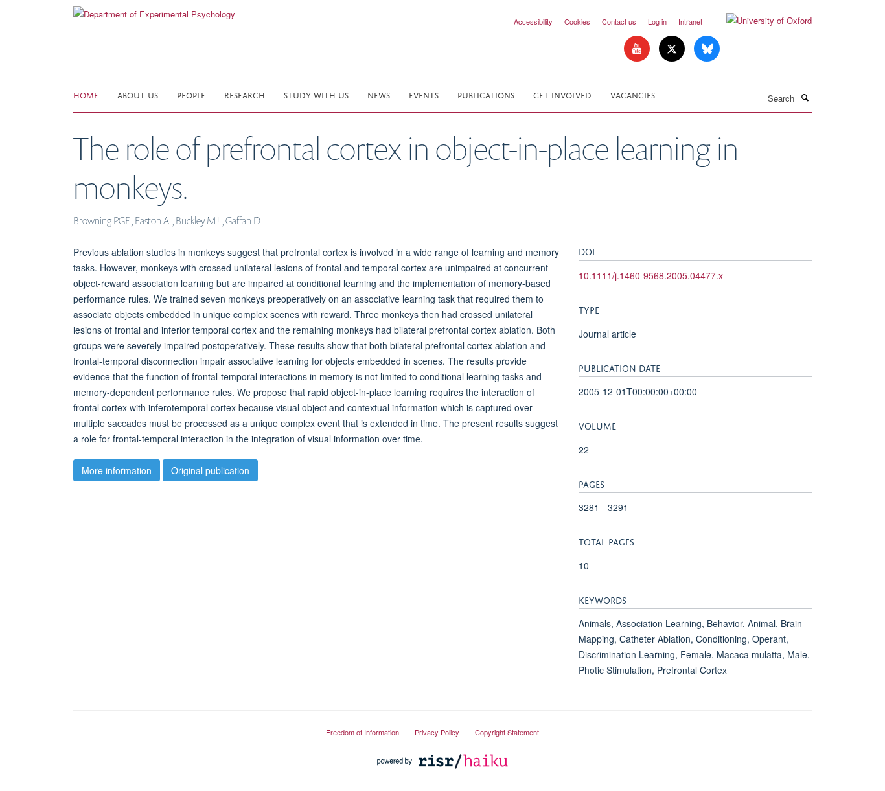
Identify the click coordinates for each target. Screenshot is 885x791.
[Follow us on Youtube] (638, 49)
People (191, 94)
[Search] (805, 97)
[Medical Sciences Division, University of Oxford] (189, 727)
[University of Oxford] (759, 21)
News (378, 94)
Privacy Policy (437, 732)
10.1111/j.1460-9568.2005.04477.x (651, 275)
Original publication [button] (210, 470)
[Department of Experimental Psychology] (154, 9)
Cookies (577, 21)
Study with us (316, 94)
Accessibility (533, 21)
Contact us (619, 21)
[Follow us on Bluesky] (707, 49)
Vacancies (632, 94)
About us (137, 94)
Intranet (690, 21)
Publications (485, 94)
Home (85, 94)
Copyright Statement (507, 732)
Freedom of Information (362, 732)
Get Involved (562, 94)
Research (244, 94)
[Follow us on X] (673, 49)
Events (424, 94)
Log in (657, 21)
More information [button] (117, 470)
